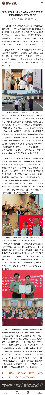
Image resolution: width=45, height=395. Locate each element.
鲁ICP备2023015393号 (31, 384)
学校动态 (13, 19)
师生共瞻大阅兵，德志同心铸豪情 (22, 377)
